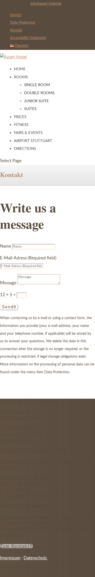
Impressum (10, 558)
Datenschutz (36, 558)
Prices (20, 117)
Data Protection (22, 22)
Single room (37, 85)
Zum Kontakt (15, 546)
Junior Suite (36, 101)
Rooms (21, 77)
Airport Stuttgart (33, 141)
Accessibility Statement (28, 38)
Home (20, 69)
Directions (25, 149)
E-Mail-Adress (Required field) (28, 258)
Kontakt (16, 30)
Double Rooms (39, 93)
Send (7, 306)
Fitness (21, 125)
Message (8, 283)
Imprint (16, 15)
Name (5, 246)
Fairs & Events (28, 133)
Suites (30, 109)
